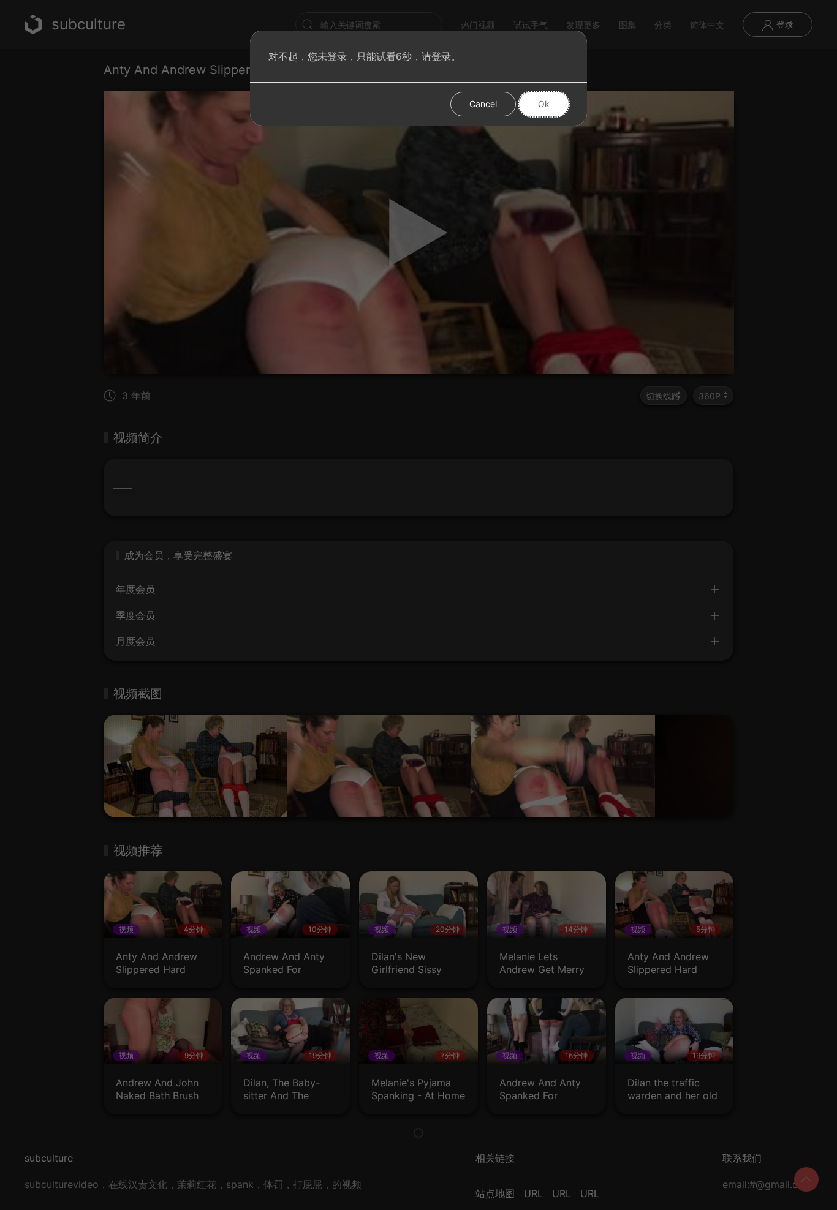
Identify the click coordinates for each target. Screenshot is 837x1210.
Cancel (483, 104)
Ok (544, 104)
